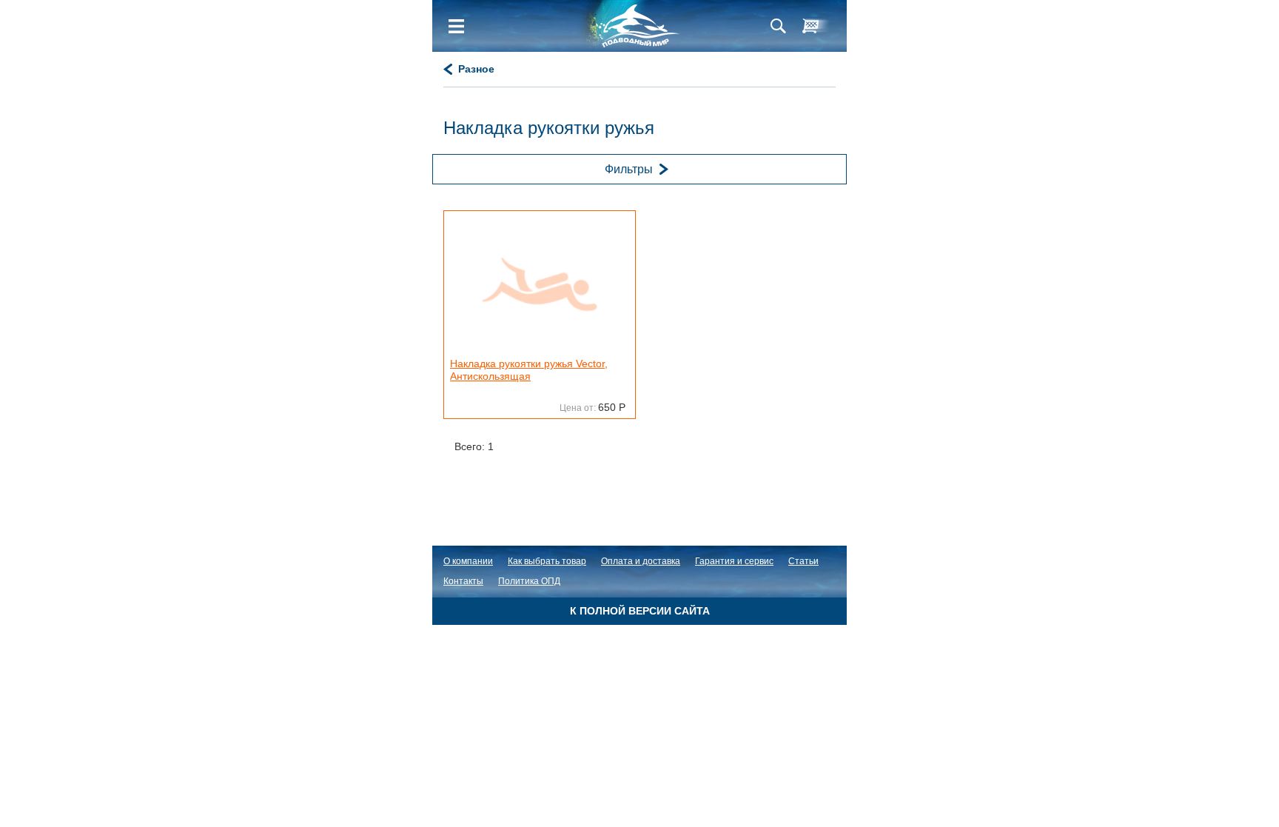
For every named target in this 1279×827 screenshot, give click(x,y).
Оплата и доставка (640, 561)
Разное (476, 69)
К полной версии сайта (640, 611)
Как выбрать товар (547, 561)
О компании (468, 561)
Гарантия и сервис (734, 561)
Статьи (803, 561)
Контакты (463, 581)
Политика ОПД (529, 581)
